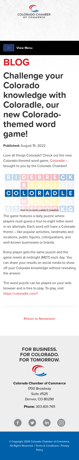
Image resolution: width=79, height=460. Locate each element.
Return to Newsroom (39, 319)
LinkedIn (47, 423)
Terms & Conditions (47, 445)
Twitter (32, 423)
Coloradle (57, 160)
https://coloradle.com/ (20, 293)
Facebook (18, 423)
